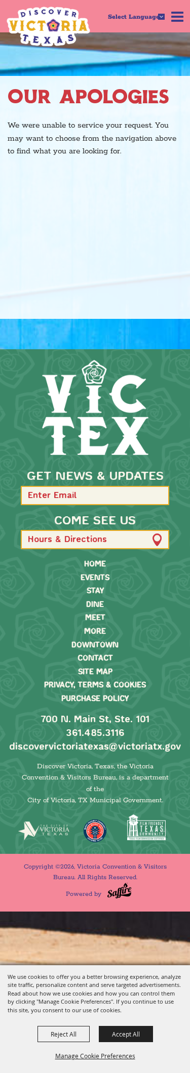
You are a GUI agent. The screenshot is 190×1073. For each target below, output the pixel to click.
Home (95, 564)
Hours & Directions (67, 540)
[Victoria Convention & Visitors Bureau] (48, 27)
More (95, 631)
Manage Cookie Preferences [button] (95, 1056)
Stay (95, 591)
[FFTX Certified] (146, 827)
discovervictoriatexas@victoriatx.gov (95, 747)
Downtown (95, 645)
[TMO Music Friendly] (95, 831)
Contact (95, 658)
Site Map (95, 672)
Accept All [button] (126, 1034)
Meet (95, 618)
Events (95, 578)
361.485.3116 (95, 733)
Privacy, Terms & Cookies (95, 685)
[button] (157, 495)
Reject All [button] (64, 1034)
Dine (95, 604)
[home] (95, 407)
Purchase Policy (95, 699)
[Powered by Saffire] (119, 890)
